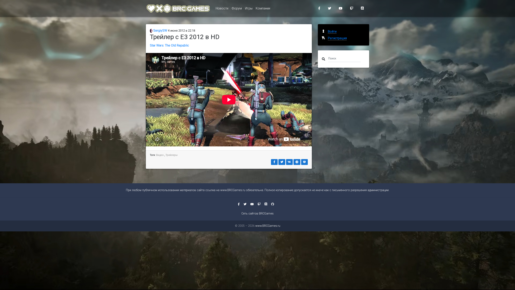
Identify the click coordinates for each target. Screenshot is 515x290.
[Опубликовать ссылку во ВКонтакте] (289, 162)
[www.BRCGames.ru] (178, 8)
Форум (237, 8)
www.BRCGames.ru (232, 190)
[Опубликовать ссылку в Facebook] (274, 162)
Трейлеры (172, 154)
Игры (248, 8)
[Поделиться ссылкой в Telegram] (297, 162)
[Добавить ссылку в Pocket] (304, 162)
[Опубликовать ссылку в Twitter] (281, 162)
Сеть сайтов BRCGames (257, 213)
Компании (263, 8)
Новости (222, 8)
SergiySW (159, 30)
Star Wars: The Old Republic (169, 45)
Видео (160, 154)
